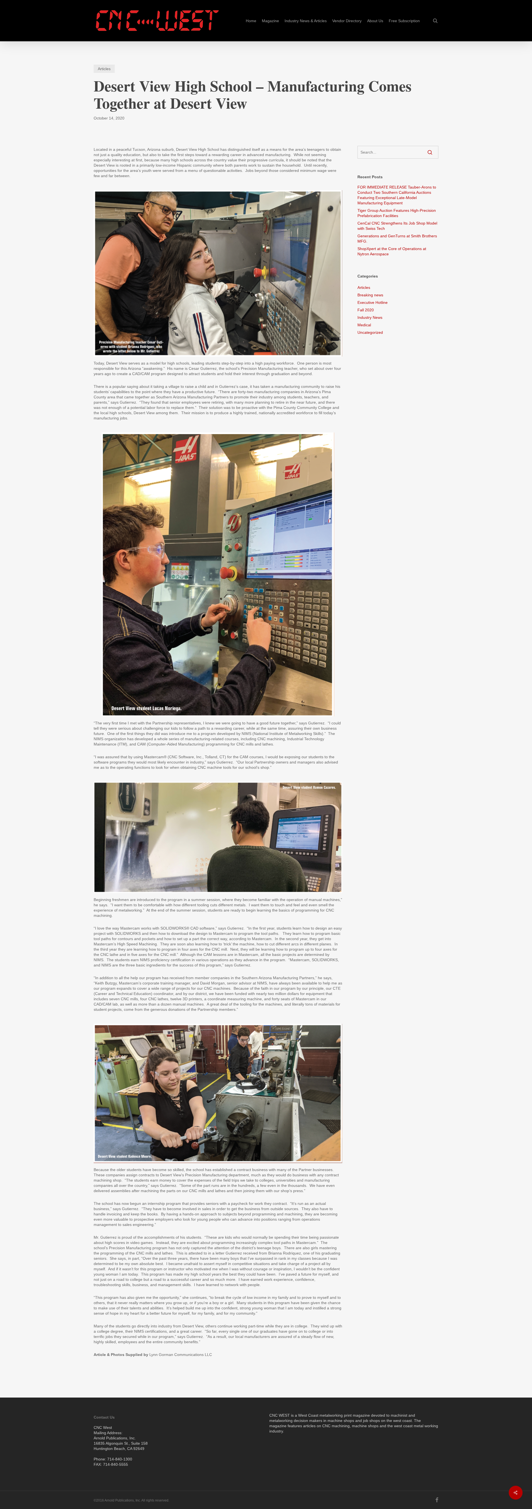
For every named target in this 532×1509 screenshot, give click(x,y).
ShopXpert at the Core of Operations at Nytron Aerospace (391, 251)
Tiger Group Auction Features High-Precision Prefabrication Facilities (396, 213)
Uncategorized (370, 332)
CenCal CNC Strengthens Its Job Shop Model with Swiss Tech (397, 226)
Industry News (369, 317)
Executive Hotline (372, 302)
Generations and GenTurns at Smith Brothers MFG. (397, 238)
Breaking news (370, 295)
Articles (104, 69)
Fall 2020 (365, 310)
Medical (364, 325)
